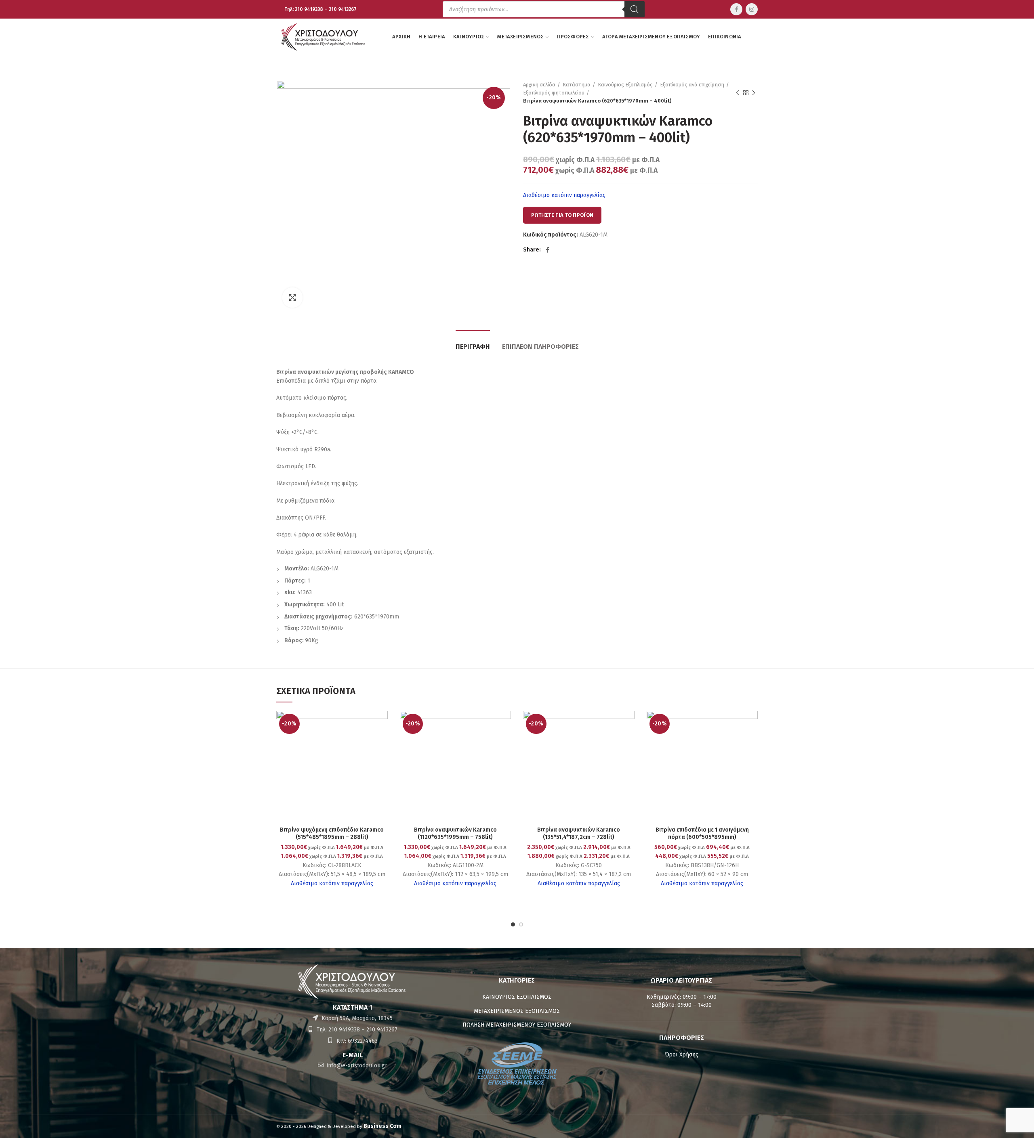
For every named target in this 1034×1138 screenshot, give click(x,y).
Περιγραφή (473, 346)
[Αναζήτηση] (634, 9)
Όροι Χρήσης (681, 1054)
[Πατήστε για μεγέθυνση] (292, 297)
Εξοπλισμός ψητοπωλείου (553, 93)
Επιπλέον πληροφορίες (540, 346)
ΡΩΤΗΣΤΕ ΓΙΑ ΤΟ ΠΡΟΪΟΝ (562, 215)
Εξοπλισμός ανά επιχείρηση (692, 85)
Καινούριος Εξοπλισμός (625, 85)
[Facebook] (736, 9)
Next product (754, 93)
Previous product (737, 93)
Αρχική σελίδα (539, 85)
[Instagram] (752, 9)
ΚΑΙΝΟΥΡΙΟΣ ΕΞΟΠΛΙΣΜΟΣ (516, 996)
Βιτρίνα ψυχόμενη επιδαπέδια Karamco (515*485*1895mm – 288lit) (332, 833)
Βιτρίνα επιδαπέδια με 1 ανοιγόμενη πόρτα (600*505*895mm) (702, 833)
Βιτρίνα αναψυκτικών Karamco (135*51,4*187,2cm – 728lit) (578, 833)
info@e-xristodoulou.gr (356, 1065)
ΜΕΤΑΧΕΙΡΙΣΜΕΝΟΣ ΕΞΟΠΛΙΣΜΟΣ (517, 1011)
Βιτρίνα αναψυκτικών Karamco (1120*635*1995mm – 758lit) (455, 833)
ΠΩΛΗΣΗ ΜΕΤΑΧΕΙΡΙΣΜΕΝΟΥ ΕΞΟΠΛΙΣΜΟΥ (516, 1024)
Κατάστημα (577, 85)
